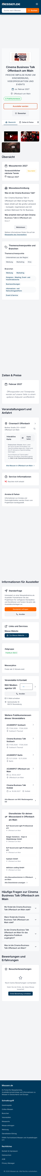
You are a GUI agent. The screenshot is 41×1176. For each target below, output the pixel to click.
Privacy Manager (8, 1163)
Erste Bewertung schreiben (20, 994)
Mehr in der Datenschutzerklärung (21, 458)
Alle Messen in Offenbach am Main (19, 466)
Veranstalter (6, 1117)
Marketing (20, 273)
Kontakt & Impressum (10, 1151)
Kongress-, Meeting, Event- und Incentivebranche (18, 278)
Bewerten (22, 113)
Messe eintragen (8, 1125)
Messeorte (6, 1121)
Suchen (34, 10)
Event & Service (12, 295)
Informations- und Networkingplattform (14, 290)
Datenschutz (6, 1155)
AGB (3, 1159)
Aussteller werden (20, 106)
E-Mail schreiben (13, 698)
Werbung (9, 273)
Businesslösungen (13, 284)
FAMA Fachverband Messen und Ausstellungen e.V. (19, 1139)
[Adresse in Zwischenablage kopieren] (34, 428)
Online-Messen (7, 1109)
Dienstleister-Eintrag (9, 1133)
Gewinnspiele (7, 1105)
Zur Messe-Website (16, 635)
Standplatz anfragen (20, 609)
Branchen (5, 1113)
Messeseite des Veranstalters (16, 234)
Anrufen (22, 614)
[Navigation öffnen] (37, 4)
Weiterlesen (20, 227)
